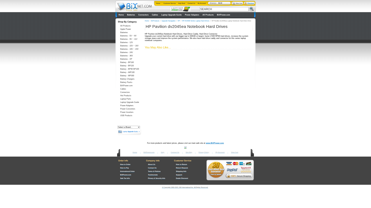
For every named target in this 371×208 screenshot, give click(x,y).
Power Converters (127, 109)
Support (179, 175)
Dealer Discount (182, 178)
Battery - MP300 (127, 76)
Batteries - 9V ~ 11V (128, 39)
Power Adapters (192, 15)
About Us (151, 164)
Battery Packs (126, 82)
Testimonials (153, 175)
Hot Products (125, 95)
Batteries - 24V (126, 52)
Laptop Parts (125, 99)
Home (121, 15)
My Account (220, 152)
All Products (208, 15)
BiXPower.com (223, 15)
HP (179, 21)
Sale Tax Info (125, 178)
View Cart (234, 152)
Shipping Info (181, 171)
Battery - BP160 (127, 62)
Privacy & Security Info (156, 178)
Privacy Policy (204, 152)
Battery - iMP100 (127, 72)
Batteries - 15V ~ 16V (129, 46)
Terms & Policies (154, 171)
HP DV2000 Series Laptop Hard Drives (195, 21)
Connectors (143, 15)
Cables (155, 15)
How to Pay (124, 168)
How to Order (125, 164)
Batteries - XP (126, 59)
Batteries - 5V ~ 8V (128, 36)
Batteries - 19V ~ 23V (129, 49)
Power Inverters (126, 112)
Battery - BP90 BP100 (129, 69)
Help (162, 152)
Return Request (182, 168)
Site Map (189, 152)
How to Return (181, 164)
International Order (127, 171)
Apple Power (125, 29)
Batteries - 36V (126, 56)
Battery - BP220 (127, 66)
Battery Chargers (127, 79)
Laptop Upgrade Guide (171, 15)
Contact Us (175, 152)
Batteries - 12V (126, 42)
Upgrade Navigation (169, 21)
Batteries (131, 15)
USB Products (126, 115)
